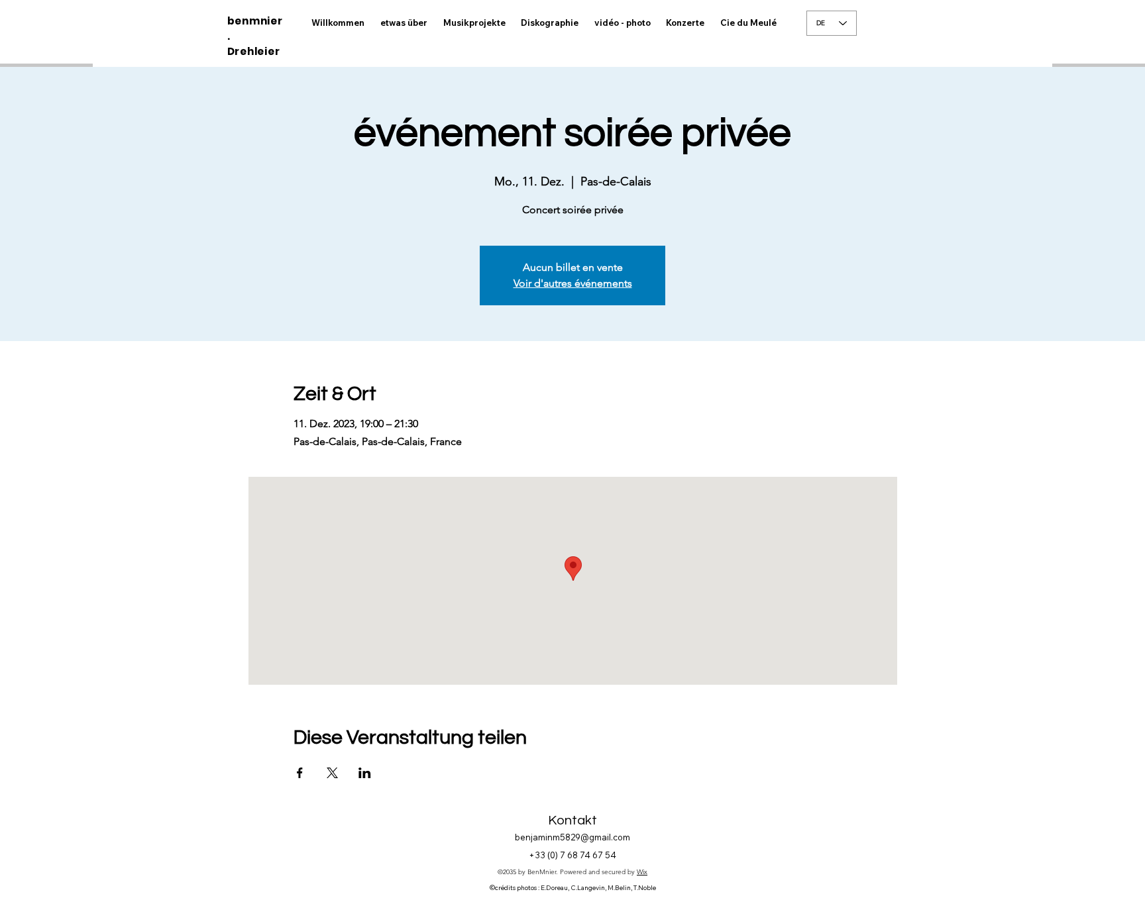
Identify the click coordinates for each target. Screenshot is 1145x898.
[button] (622, 23)
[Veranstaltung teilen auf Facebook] (300, 773)
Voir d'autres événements (573, 283)
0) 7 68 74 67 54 (583, 855)
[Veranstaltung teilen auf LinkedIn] (364, 773)
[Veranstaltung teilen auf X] (332, 773)
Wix (642, 872)
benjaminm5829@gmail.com (572, 837)
